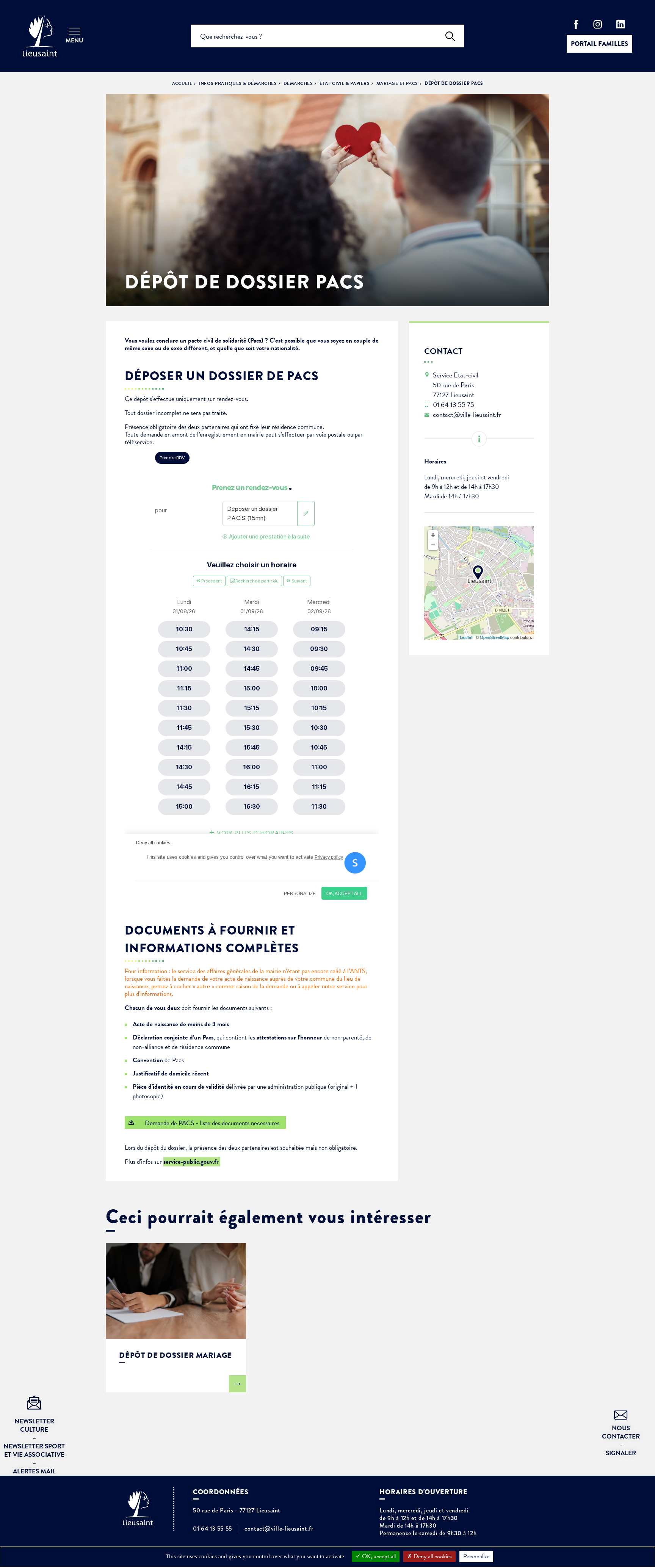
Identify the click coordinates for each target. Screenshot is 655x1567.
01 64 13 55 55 (212, 1529)
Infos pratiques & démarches (238, 83)
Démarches (298, 83)
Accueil (182, 83)
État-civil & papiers (345, 83)
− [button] (433, 545)
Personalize (476, 1556)
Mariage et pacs (397, 83)
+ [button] (433, 535)
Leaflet (466, 637)
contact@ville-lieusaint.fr (278, 1529)
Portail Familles (599, 44)
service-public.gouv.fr (191, 1161)
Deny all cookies (432, 1556)
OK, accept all (378, 1556)
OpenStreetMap (494, 637)
